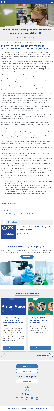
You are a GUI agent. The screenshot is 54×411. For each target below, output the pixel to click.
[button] (52, 2)
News (8, 42)
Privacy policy (38, 408)
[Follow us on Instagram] (32, 399)
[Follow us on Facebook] (17, 399)
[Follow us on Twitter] (22, 399)
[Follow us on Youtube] (27, 399)
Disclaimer (32, 409)
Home (4, 42)
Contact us (27, 371)
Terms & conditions (24, 409)
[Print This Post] (1, 210)
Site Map (45, 408)
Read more (27, 257)
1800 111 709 (27, 366)
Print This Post (6, 210)
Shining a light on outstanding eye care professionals (39, 320)
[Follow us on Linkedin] (37, 399)
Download (24, 234)
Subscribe (27, 381)
